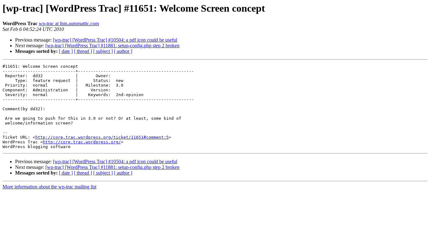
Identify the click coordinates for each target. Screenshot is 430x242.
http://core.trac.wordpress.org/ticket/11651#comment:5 (102, 137)
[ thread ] (83, 51)
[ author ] (123, 51)
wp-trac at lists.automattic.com (69, 23)
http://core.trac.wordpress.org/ (82, 142)
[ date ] (66, 51)
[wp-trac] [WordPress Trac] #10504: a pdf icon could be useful (115, 40)
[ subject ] (103, 51)
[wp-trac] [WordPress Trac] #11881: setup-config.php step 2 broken (112, 45)
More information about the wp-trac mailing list (49, 186)
